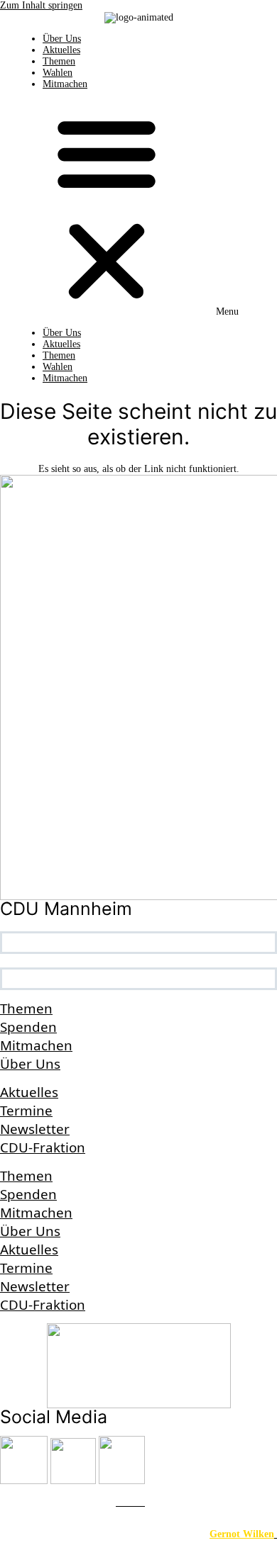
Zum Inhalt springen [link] (41, 5)
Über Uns (62, 38)
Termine (26, 1110)
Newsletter (35, 1129)
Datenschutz (81, 1502)
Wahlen (57, 72)
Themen (59, 61)
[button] (138, 208)
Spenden (28, 1027)
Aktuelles (61, 50)
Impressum (25, 1502)
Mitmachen (65, 84)
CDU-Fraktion (42, 1147)
